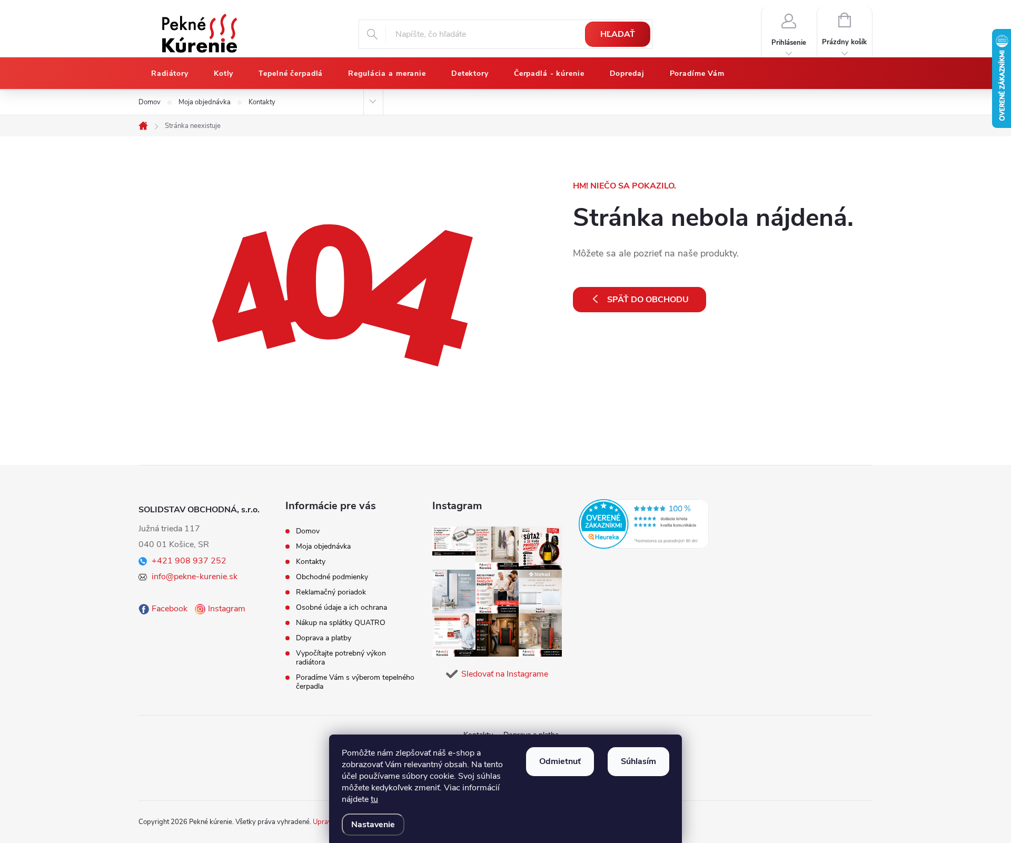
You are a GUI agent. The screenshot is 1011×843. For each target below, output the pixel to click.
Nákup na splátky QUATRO (340, 623)
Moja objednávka (205, 102)
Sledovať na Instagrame (504, 674)
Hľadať (617, 34)
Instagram (226, 608)
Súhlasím (638, 761)
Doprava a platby (323, 638)
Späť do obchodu (648, 299)
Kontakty (262, 102)
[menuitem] (169, 73)
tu (374, 799)
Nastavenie (373, 824)
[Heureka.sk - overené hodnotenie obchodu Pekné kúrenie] (644, 524)
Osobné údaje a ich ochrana (341, 607)
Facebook (169, 608)
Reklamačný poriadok (331, 592)
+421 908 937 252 (189, 561)
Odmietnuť (560, 761)
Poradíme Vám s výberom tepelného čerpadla (355, 681)
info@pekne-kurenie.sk (194, 576)
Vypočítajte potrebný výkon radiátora (341, 657)
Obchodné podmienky (332, 577)
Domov (149, 102)
